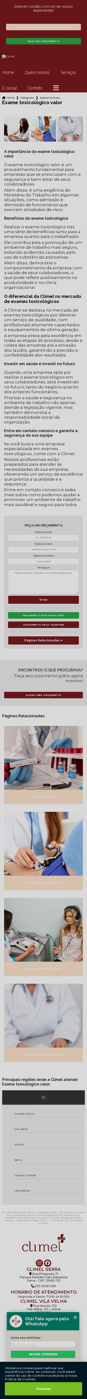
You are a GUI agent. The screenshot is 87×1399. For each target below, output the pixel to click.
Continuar (43, 1389)
